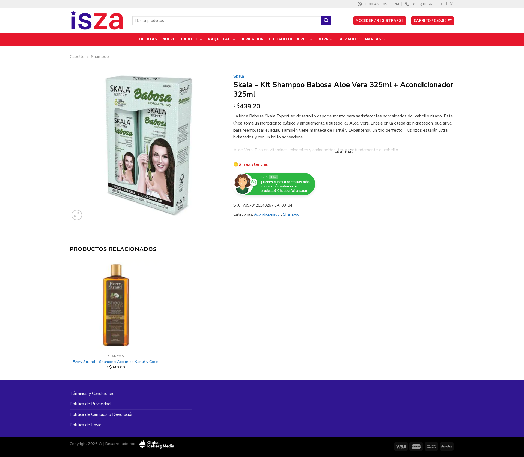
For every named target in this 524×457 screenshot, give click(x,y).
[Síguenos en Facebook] (446, 4)
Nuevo (169, 39)
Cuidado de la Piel (289, 39)
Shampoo (100, 57)
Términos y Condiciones (92, 394)
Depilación (252, 39)
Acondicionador (267, 214)
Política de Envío (86, 425)
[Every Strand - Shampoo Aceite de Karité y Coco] (116, 305)
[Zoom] (77, 215)
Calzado (346, 39)
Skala (238, 76)
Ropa (323, 39)
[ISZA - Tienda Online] (97, 21)
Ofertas (148, 39)
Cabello (190, 39)
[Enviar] (326, 20)
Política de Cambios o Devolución (101, 414)
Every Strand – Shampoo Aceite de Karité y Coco (116, 361)
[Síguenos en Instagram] (451, 4)
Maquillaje (220, 39)
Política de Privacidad (90, 404)
